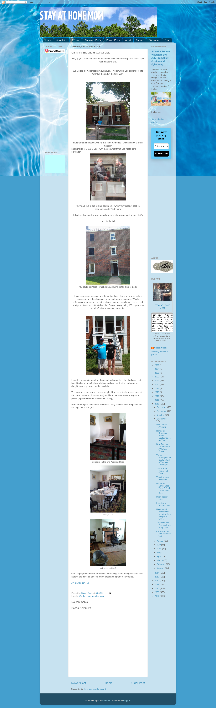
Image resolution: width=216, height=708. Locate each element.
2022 (157, 377)
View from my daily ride (162, 478)
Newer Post (78, 682)
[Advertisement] (53, 102)
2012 (157, 581)
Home (48, 40)
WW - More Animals (161, 425)
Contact (139, 40)
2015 (157, 404)
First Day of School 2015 (163, 504)
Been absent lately (162, 498)
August (160, 541)
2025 (157, 365)
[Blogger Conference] (55, 165)
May (159, 552)
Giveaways (154, 40)
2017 (157, 396)
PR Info (75, 40)
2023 (157, 373)
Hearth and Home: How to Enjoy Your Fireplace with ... (163, 514)
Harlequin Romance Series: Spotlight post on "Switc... (163, 436)
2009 (157, 592)
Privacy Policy (113, 40)
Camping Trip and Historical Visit (163, 533)
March (160, 560)
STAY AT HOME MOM (72, 16)
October (161, 415)
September (162, 419)
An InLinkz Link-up (80, 583)
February (161, 564)
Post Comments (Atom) (95, 689)
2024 (157, 369)
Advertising (61, 40)
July (159, 545)
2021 (157, 381)
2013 (157, 577)
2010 (157, 588)
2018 (157, 392)
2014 (157, 573)
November (162, 411)
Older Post (138, 682)
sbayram (106, 700)
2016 (157, 400)
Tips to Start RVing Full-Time (162, 471)
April (159, 556)
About (128, 40)
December (162, 407)
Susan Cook (87, 593)
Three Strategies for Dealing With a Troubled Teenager (163, 460)
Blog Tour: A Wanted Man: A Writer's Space (163, 448)
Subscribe (161, 153)
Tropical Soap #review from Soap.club (163, 525)
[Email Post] (109, 593)
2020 (157, 384)
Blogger (126, 700)
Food (167, 40)
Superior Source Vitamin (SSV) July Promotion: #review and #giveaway (160, 58)
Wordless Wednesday (89, 596)
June (159, 549)
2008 (157, 596)
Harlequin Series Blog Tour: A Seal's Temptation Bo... (163, 488)
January (161, 568)
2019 (157, 388)
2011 (157, 584)
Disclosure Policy (92, 40)
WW (102, 596)
